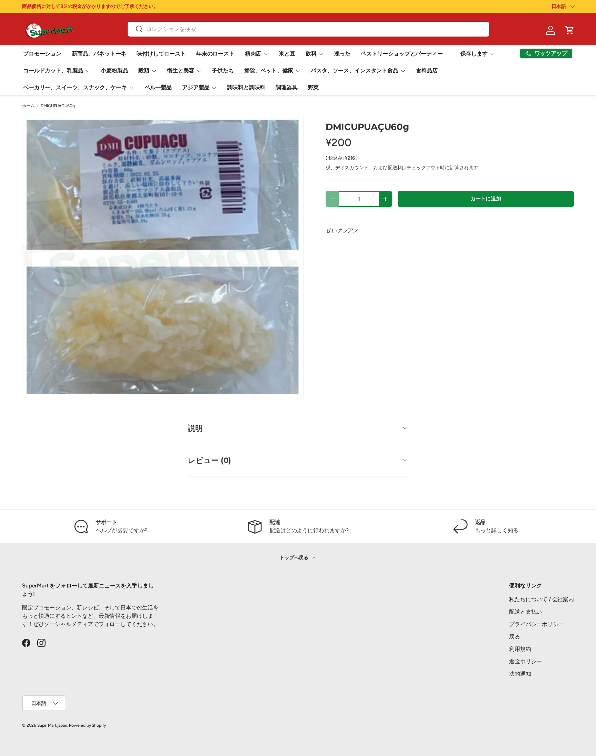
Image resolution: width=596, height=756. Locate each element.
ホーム (28, 106)
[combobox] (308, 29)
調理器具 (286, 87)
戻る (514, 636)
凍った (342, 53)
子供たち (223, 70)
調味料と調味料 (246, 87)
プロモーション (42, 53)
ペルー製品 (158, 87)
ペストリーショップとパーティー (402, 53)
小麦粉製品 (114, 70)
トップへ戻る (294, 558)
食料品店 (427, 70)
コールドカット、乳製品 (53, 70)
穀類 (143, 70)
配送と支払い (525, 611)
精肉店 (253, 53)
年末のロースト (215, 53)
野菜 (313, 87)
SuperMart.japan (52, 725)
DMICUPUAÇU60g (57, 106)
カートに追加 (485, 198)
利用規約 (520, 649)
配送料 (395, 168)
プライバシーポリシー (536, 624)
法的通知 (520, 674)
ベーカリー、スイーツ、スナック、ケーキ (75, 87)
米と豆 (287, 53)
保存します (474, 53)
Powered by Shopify (87, 725)
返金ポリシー (525, 661)
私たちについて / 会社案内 (541, 599)
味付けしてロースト (161, 53)
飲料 (311, 53)
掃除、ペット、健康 (269, 70)
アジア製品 (195, 87)
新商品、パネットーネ (99, 53)
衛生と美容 (180, 70)
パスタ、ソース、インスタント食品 (354, 70)
